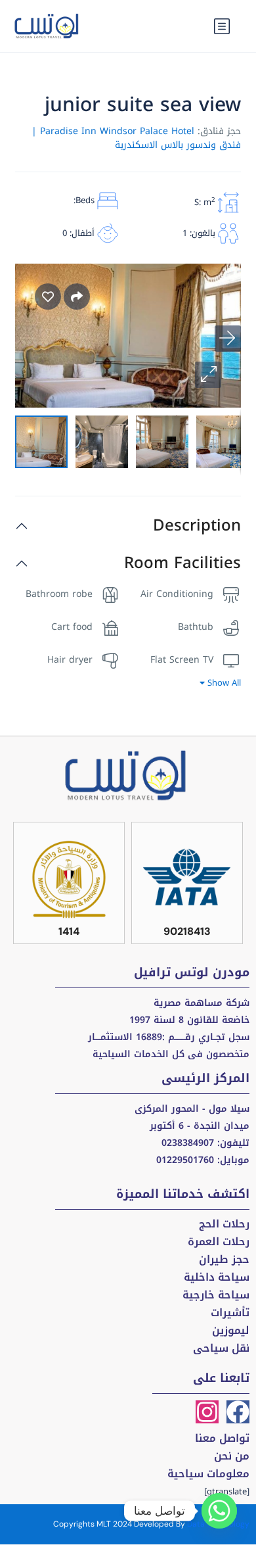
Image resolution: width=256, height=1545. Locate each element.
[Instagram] (207, 1411)
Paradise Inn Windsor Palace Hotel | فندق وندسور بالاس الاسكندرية (136, 138)
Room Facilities (182, 563)
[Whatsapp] (219, 1511)
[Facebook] (237, 1411)
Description (197, 525)
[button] (208, 375)
